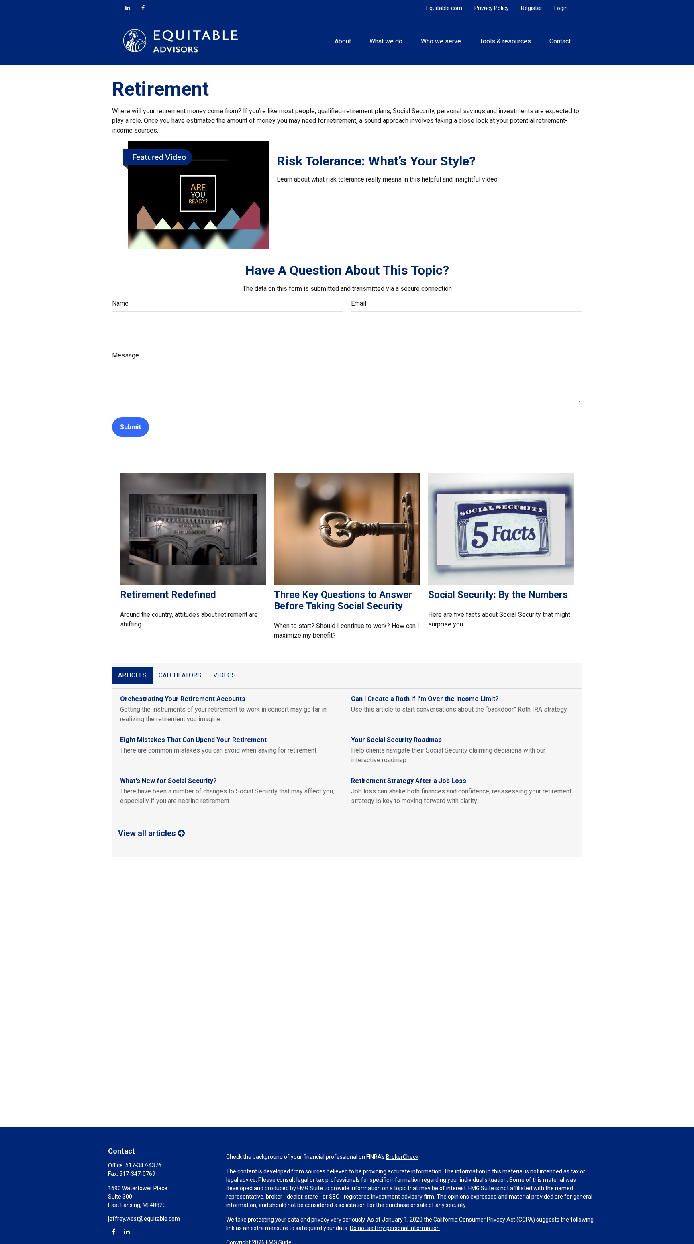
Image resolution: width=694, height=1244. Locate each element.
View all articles (148, 833)
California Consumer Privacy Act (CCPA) (484, 1219)
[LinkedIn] (127, 8)
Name (120, 303)
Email (358, 303)
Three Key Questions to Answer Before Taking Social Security (343, 600)
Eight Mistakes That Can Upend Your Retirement (193, 740)
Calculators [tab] (180, 675)
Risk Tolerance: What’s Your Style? (376, 161)
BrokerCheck (402, 1157)
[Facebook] (143, 8)
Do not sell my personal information (395, 1228)
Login (561, 8)
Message (125, 355)
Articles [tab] (132, 675)
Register (531, 8)
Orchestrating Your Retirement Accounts (182, 699)
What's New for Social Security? (168, 781)
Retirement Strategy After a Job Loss (408, 781)
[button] (342, 40)
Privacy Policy (491, 8)
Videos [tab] (224, 675)
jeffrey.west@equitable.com (144, 1218)
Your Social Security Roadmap (396, 740)
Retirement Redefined (168, 594)
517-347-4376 (143, 1165)
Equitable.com (444, 8)
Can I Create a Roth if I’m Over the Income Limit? (425, 699)
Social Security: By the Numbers (498, 594)
